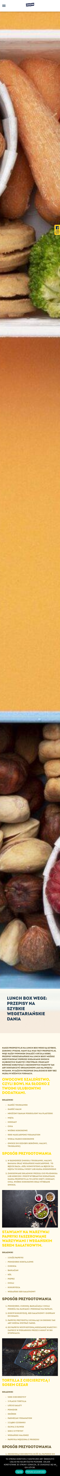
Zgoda (19, 1472)
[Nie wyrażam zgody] (56, 1465)
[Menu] (4, 6)
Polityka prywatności (35, 1472)
